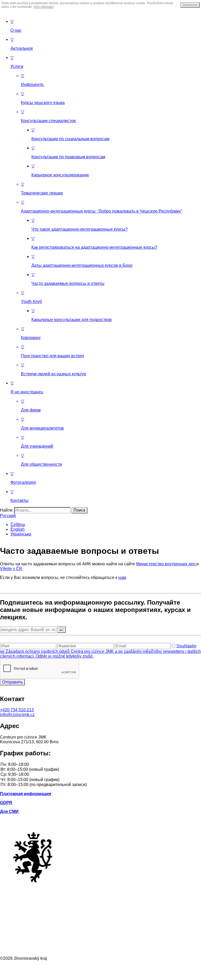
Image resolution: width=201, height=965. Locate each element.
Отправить (12, 682)
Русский (8, 515)
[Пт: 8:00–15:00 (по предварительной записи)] (100, 784)
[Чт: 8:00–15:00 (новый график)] (100, 779)
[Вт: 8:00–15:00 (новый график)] (100, 769)
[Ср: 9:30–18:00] (100, 774)
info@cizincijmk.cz (17, 714)
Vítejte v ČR (11, 568)
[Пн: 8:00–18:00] (100, 764)
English (17, 529)
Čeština (17, 524)
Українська (20, 534)
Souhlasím (190, 5)
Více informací (44, 7)
